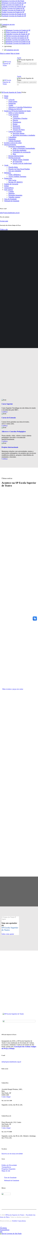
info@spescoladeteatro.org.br (10, 213)
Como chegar (6, 1097)
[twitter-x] (25, 69)
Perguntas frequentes (8, 1169)
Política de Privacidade (9, 1165)
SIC (1, 1232)
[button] (17, 30)
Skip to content (5, 53)
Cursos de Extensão (9, 418)
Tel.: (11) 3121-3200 (7, 1100)
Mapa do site (6, 1171)
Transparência (6, 1167)
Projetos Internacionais (10, 447)
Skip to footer (15, 53)
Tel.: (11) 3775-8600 (7, 1131)
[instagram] (18, 69)
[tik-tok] (27, 69)
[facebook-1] (20, 69)
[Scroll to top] (1, 1226)
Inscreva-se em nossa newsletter (12, 1154)
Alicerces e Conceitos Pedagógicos (14, 431)
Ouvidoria (3, 1228)
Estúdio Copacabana (19, 1221)
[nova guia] (7, 24)
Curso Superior (7, 404)
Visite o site (4, 229)
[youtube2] (23, 69)
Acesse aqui (4, 221)
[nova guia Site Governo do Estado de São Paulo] (12, 1)
